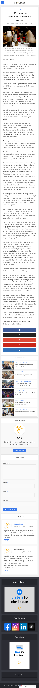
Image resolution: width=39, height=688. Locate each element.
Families (17, 391)
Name (5, 483)
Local (19, 10)
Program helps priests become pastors (25, 411)
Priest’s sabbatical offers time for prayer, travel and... (23, 365)
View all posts (19, 450)
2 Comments (23, 23)
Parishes (22, 372)
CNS (31, 23)
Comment (6, 463)
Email (5, 491)
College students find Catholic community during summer (23, 384)
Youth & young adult (25, 381)
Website (5, 500)
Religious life (23, 362)
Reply (6, 540)
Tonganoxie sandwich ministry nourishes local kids (23, 375)
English (24, 686)
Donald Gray (18, 524)
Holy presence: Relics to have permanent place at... (23, 403)
